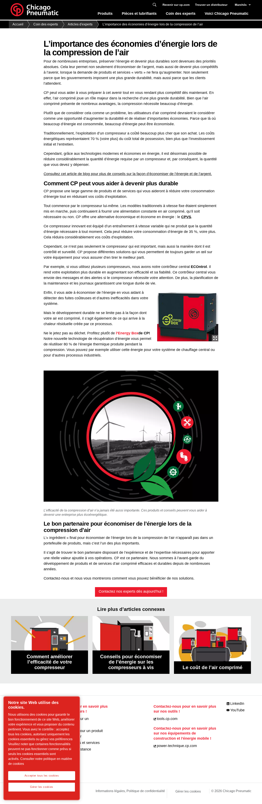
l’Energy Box (127, 333)
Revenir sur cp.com (176, 4)
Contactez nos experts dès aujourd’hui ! (131, 591)
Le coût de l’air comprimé (212, 667)
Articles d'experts (80, 24)
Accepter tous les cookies (42, 775)
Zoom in (215, 338)
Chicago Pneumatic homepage (34, 10)
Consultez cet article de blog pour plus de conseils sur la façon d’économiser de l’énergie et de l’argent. (128, 174)
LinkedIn (237, 704)
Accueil (17, 24)
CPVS (186, 217)
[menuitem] (105, 15)
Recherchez (154, 5)
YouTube (237, 710)
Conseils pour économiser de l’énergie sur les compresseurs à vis (131, 662)
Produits (105, 13)
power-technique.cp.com (177, 746)
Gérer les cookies (188, 791)
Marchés (241, 4)
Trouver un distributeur (211, 4)
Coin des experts (180, 13)
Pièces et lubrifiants (139, 13)
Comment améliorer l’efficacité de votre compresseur (49, 662)
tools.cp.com (167, 719)
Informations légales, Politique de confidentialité (130, 791)
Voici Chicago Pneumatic (226, 13)
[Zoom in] (187, 315)
